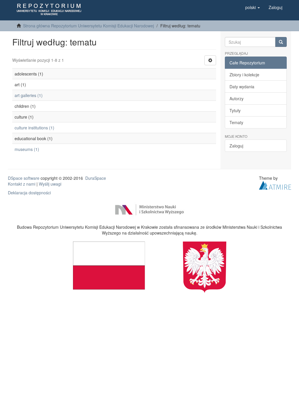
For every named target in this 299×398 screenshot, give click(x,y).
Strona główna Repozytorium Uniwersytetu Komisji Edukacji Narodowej (88, 26)
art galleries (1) (29, 95)
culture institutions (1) (34, 128)
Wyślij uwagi (50, 184)
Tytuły (235, 110)
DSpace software (23, 178)
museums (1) (27, 149)
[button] (252, 7)
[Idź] (281, 42)
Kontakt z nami (21, 184)
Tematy (236, 122)
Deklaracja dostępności (29, 193)
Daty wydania (242, 86)
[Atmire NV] (275, 185)
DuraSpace (95, 178)
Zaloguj (236, 146)
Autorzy (237, 98)
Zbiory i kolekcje (244, 75)
